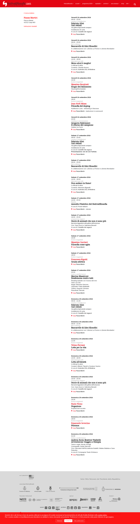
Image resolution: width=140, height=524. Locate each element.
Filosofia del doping (80, 106)
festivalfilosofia (68, 3)
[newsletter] (90, 508)
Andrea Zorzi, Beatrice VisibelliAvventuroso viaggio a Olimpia (86, 441)
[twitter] (49, 508)
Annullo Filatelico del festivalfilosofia (89, 204)
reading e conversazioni (79, 121)
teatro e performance (78, 274)
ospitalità (97, 3)
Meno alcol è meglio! (81, 63)
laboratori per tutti (77, 61)
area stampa (114, 3)
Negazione (76, 406)
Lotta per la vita (78, 347)
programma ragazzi (78, 219)
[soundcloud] (72, 508)
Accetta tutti (68, 520)
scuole (77, 3)
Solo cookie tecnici (79, 520)
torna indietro (29, 13)
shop (122, 3)
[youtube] (68, 508)
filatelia (73, 202)
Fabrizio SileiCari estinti (77, 24)
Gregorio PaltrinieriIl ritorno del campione (82, 124)
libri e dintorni (75, 44)
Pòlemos (75, 425)
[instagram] (53, 508)
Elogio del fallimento (81, 86)
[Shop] (98, 508)
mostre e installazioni (78, 21)
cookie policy (102, 515)
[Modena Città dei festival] (58, 509)
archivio (105, 3)
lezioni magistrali (77, 82)
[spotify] (75, 508)
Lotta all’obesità (78, 361)
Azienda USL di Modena (86, 69)
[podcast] (79, 508)
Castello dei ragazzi (85, 32)
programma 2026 (87, 3)
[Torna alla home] (17, 4)
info (127, 3)
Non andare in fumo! (81, 183)
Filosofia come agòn (80, 244)
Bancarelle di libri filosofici (84, 46)
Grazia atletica (78, 261)
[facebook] (46, 508)
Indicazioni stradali (30, 26)
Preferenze (59, 520)
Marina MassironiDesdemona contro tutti (82, 277)
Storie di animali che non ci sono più (88, 221)
